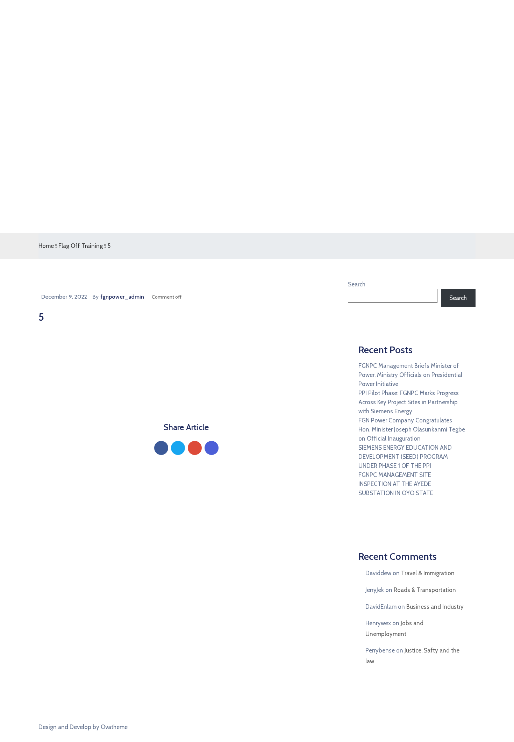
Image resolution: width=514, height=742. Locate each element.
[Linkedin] (212, 448)
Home (46, 245)
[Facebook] (161, 448)
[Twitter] (178, 448)
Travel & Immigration (428, 573)
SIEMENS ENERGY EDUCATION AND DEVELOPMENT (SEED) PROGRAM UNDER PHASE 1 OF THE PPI (405, 456)
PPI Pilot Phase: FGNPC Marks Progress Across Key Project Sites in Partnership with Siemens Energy (408, 402)
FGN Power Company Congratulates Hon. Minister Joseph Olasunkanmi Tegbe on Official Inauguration (411, 429)
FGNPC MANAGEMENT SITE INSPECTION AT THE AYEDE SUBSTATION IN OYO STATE (395, 484)
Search (356, 284)
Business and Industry (435, 606)
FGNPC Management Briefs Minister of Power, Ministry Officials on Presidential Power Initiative (410, 374)
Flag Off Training (80, 245)
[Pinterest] (195, 448)
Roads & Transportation (425, 589)
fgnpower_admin (122, 296)
